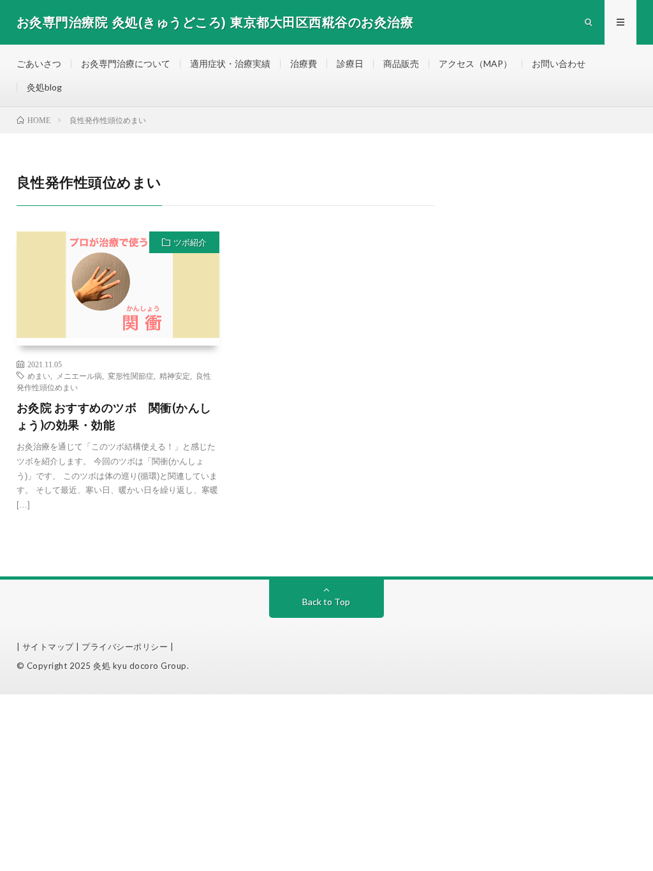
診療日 (350, 63)
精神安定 (174, 375)
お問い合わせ (558, 63)
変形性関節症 (131, 375)
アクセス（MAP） (475, 63)
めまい (38, 375)
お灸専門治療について (125, 63)
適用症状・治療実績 (230, 63)
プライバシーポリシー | (127, 646)
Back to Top (326, 601)
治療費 (303, 63)
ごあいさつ (39, 63)
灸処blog (44, 87)
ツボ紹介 (190, 242)
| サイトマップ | (49, 646)
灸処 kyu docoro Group (140, 666)
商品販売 (401, 63)
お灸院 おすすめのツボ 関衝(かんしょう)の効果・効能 (114, 416)
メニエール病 (79, 375)
